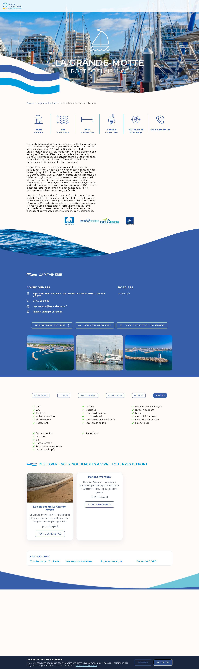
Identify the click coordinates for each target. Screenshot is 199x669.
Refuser (143, 662)
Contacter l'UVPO (146, 561)
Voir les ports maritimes (79, 561)
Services (160, 395)
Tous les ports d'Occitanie (44, 561)
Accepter (163, 662)
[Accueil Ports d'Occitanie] (12, 6)
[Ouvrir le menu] (193, 6)
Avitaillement (115, 395)
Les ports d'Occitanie (46, 103)
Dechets (64, 395)
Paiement (138, 395)
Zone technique (88, 395)
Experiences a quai (111, 561)
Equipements (40, 395)
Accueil (30, 103)
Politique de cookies (86, 665)
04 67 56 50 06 (160, 129)
